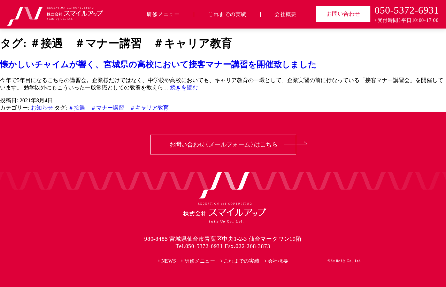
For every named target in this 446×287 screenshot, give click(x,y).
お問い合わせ (343, 14)
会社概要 (286, 14)
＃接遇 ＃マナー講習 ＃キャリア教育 (118, 108)
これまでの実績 (227, 14)
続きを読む (184, 87)
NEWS (168, 261)
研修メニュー (163, 14)
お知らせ (42, 108)
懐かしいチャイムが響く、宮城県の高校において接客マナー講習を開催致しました (158, 64)
